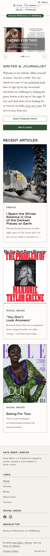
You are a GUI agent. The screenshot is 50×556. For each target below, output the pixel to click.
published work (36, 82)
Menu (45, 2)
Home (6, 481)
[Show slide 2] (22, 56)
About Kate (9, 497)
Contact (7, 502)
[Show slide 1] (20, 56)
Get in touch (25, 127)
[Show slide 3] (25, 56)
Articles (7, 486)
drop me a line (34, 105)
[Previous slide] (5, 56)
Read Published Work (25, 119)
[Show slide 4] (27, 56)
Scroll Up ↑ (40, 551)
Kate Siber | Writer (22, 543)
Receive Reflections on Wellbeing (25, 16)
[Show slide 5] (29, 56)
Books (6, 492)
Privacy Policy (10, 551)
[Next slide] (44, 56)
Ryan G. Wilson (11, 546)
